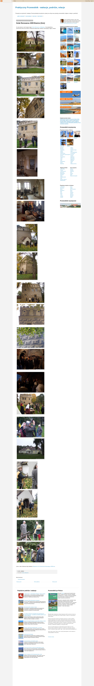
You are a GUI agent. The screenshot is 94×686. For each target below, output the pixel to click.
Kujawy (61, 170)
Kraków (23, 572)
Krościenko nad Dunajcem (65, 154)
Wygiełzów (72, 159)
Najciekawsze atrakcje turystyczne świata (68, 119)
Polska (62, 593)
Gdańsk (61, 152)
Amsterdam (62, 186)
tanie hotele (40, 16)
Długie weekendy (63, 105)
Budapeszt (62, 190)
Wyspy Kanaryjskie (73, 175)
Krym (71, 172)
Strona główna (36, 581)
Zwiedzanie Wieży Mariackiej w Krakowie (31, 600)
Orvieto (61, 197)
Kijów (61, 193)
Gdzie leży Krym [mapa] (28, 634)
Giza (61, 192)
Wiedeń (71, 196)
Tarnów (71, 155)
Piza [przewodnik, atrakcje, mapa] (30, 607)
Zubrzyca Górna (73, 163)
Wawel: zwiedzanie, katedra (69, 121)
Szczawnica (72, 153)
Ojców (61, 162)
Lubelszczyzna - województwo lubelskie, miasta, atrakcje (34, 593)
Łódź (61, 160)
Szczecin (72, 154)
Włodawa (72, 160)
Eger (61, 191)
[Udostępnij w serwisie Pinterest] (23, 571)
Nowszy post (19, 581)
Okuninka (62, 163)
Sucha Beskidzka (73, 152)
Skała (71, 151)
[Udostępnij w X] (20, 571)
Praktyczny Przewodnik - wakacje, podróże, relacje (40, 7)
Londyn (61, 196)
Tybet (71, 174)
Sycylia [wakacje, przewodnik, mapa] (31, 641)
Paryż (71, 186)
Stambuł (71, 192)
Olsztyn (71, 148)
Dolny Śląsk (62, 168)
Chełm (61, 151)
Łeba (61, 159)
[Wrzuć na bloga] (19, 571)
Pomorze (62, 174)
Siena (71, 191)
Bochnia (61, 148)
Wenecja (71, 194)
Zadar (71, 197)
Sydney (71, 193)
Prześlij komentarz (21, 579)
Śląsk (61, 175)
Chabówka (62, 149)
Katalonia (72, 171)
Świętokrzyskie (63, 177)
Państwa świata (51, 636)
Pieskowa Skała (73, 149)
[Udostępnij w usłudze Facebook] (22, 571)
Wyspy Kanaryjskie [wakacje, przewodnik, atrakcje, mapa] (35, 621)
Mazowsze (62, 172)
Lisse (61, 194)
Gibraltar (71, 170)
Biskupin (62, 147)
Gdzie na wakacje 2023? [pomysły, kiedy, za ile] (33, 654)
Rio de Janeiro (73, 189)
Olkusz (71, 147)
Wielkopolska (62, 180)
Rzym (71, 190)
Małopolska (26, 572)
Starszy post (54, 581)
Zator (71, 162)
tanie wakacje (28, 16)
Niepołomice (62, 161)
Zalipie (71, 161)
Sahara (71, 173)
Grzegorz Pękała (63, 23)
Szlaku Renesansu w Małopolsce (38, 27)
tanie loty (34, 16)
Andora (71, 168)
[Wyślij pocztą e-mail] (18, 571)
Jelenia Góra (62, 153)
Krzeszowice (62, 156)
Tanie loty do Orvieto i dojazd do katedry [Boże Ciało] (34, 647)
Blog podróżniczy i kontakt (72, 23)
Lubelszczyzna (63, 171)
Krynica (61, 155)
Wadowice (72, 156)
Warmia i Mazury (63, 179)
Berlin (61, 189)
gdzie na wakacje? (21, 16)
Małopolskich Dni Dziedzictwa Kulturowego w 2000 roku (44, 566)
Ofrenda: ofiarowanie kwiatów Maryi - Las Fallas (33, 627)
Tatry (61, 178)
